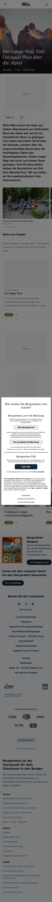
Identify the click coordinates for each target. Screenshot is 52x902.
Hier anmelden (39, 472)
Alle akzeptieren (26, 427)
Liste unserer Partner (39, 488)
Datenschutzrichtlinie (26, 499)
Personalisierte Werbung (26, 442)
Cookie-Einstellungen (26, 502)
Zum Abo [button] (26, 467)
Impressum (26, 495)
